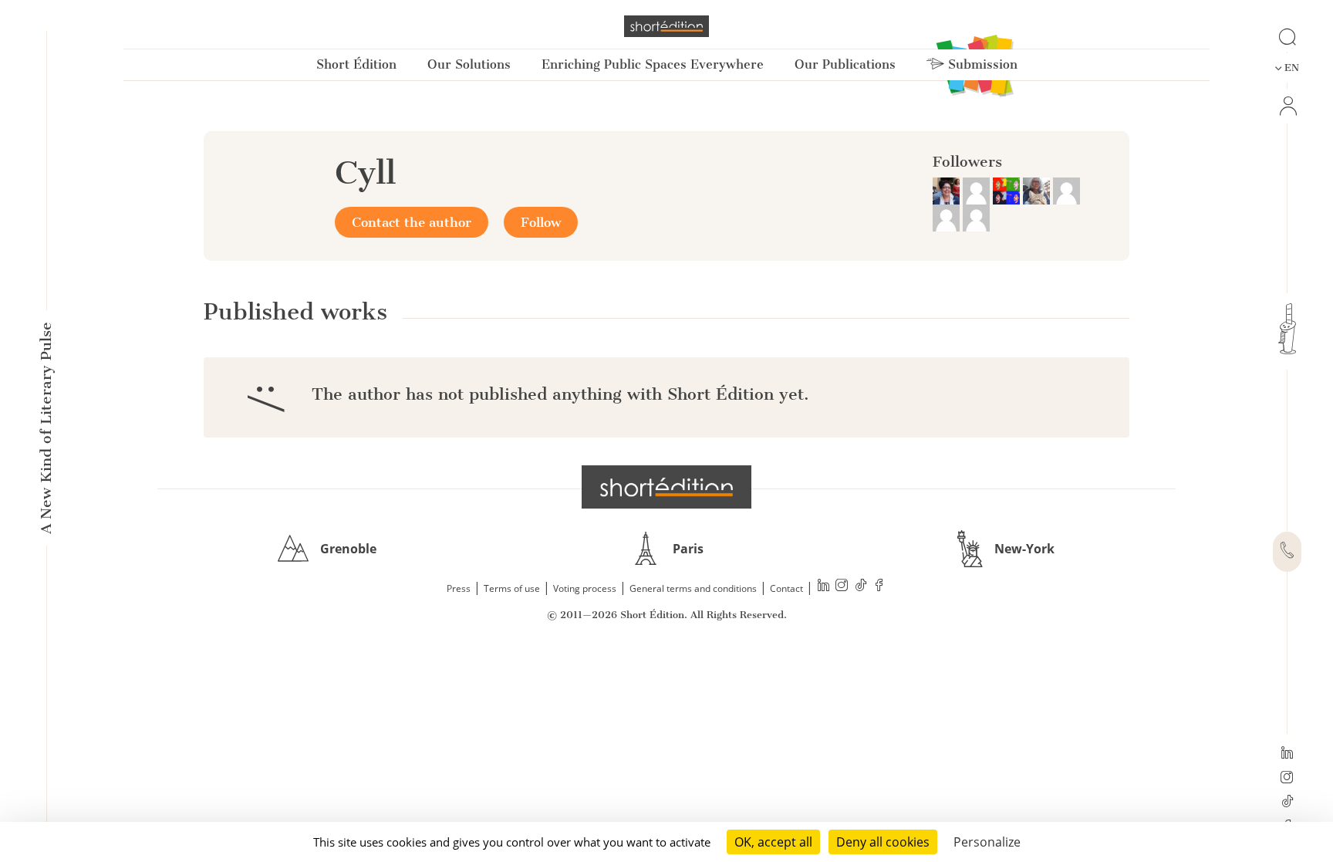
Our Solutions (469, 64)
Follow (541, 222)
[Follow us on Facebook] (879, 587)
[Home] (666, 26)
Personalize (987, 841)
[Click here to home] (666, 487)
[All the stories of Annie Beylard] (978, 189)
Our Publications (845, 64)
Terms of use (512, 588)
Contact (786, 588)
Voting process (584, 588)
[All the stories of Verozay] (1066, 189)
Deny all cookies (883, 841)
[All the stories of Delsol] (948, 216)
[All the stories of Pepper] (976, 216)
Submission (980, 64)
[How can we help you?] (1287, 551)
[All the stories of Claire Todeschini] (1038, 189)
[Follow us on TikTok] (1287, 802)
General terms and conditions (693, 588)
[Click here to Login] (1287, 106)
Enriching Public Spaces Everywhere (653, 64)
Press (459, 588)
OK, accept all (773, 841)
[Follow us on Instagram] (1287, 778)
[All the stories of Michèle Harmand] (948, 189)
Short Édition (356, 64)
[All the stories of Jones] (1008, 189)
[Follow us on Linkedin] (1287, 754)
